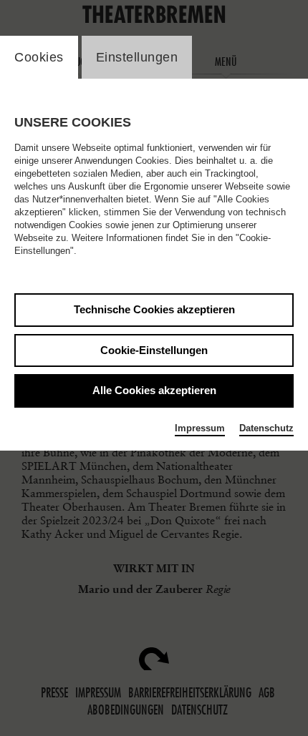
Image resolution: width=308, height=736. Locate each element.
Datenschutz (266, 428)
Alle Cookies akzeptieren (154, 390)
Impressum (200, 428)
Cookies (39, 57)
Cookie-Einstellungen (154, 350)
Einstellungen (137, 57)
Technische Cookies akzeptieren (154, 309)
